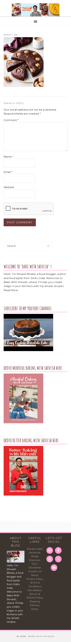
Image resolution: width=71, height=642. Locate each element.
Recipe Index (35, 548)
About (34, 575)
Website (9, 187)
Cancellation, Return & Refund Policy (34, 594)
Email (8, 172)
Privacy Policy (34, 579)
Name (9, 156)
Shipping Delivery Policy (35, 605)
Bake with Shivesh (35, 10)
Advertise (34, 552)
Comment (11, 120)
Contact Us (34, 571)
